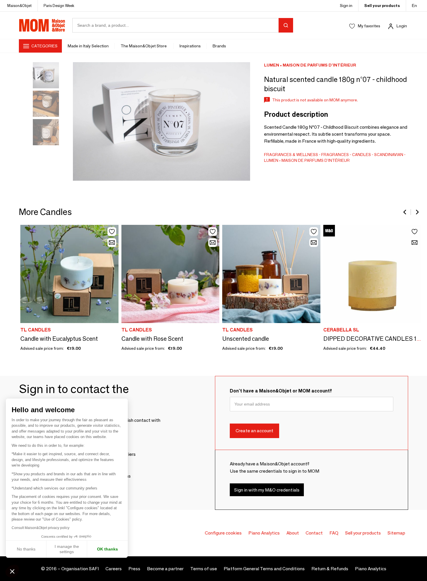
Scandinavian (388, 154)
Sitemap (396, 533)
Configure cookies (223, 533)
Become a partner (165, 568)
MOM (42, 25)
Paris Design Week (59, 5)
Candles (361, 154)
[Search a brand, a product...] (286, 25)
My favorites (369, 25)
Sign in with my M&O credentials (266, 490)
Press (134, 568)
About (292, 533)
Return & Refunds (329, 568)
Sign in (346, 5)
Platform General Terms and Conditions (264, 568)
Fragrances (335, 154)
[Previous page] (405, 212)
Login (402, 25)
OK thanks (107, 549)
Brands (219, 46)
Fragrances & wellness (291, 154)
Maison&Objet (19, 5)
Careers (113, 568)
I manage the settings (67, 549)
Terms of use (203, 568)
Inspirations (190, 46)
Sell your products (382, 5)
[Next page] (417, 212)
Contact (314, 533)
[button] (12, 571)
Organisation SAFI (80, 568)
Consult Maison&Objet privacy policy (40, 528)
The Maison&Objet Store (144, 46)
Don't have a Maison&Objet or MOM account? (281, 391)
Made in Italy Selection (88, 46)
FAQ (333, 533)
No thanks (26, 549)
